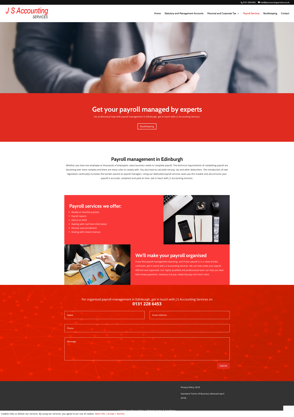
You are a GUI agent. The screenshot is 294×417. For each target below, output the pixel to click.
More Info (100, 413)
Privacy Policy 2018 (190, 387)
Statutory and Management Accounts (184, 13)
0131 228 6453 (249, 2)
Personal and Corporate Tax (221, 13)
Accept (110, 413)
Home (157, 13)
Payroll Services (251, 13)
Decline (120, 413)
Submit (223, 365)
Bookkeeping (270, 13)
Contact (285, 13)
